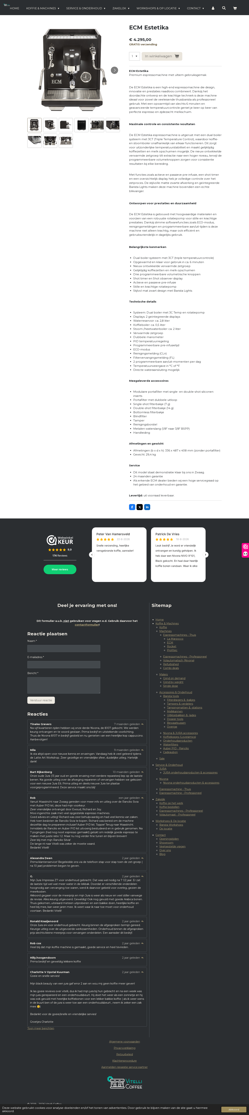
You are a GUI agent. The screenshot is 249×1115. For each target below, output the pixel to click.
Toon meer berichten (40, 1028)
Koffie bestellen (169, 807)
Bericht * (32, 673)
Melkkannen (175, 711)
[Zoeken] (224, 8)
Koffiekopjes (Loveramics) (179, 737)
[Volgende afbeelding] (114, 70)
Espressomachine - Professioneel (180, 793)
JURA (162, 768)
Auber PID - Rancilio (176, 748)
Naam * (32, 641)
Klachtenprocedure (124, 1060)
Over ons (165, 850)
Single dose (170, 686)
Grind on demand (174, 678)
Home (159, 619)
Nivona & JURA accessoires (180, 733)
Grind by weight (173, 682)
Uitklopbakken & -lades (181, 715)
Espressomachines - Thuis (179, 635)
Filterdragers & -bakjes (181, 700)
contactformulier (87, 624)
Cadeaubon (170, 752)
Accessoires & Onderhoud (175, 692)
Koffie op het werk (171, 803)
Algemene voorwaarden (124, 1041)
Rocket (171, 646)
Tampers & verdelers (180, 703)
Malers (163, 674)
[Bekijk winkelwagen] (235, 8)
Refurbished (171, 664)
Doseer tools (175, 719)
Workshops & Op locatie (170, 821)
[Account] (213, 8)
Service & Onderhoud (169, 765)
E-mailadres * (35, 657)
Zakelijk (160, 799)
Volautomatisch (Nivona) (178, 660)
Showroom (166, 842)
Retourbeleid (124, 1054)
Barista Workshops (171, 824)
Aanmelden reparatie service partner (124, 1067)
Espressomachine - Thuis (175, 789)
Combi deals (171, 668)
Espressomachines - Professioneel (185, 656)
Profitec (172, 650)
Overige (172, 726)
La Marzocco (175, 638)
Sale (162, 758)
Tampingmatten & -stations (184, 707)
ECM (170, 642)
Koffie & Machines (167, 623)
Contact (160, 835)
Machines (165, 631)
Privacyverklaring (124, 1048)
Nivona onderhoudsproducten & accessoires (191, 782)
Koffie (163, 627)
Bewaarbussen (176, 723)
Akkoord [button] (234, 1109)
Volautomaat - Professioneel (177, 814)
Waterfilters (170, 744)
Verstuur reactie (41, 700)
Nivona (163, 779)
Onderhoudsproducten (177, 740)
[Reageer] (142, 724)
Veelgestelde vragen (172, 846)
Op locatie (165, 828)
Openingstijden (169, 838)
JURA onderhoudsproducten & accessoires (190, 772)
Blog (162, 854)
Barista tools (171, 696)
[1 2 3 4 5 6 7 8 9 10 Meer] (134, 56)
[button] (34, 125)
